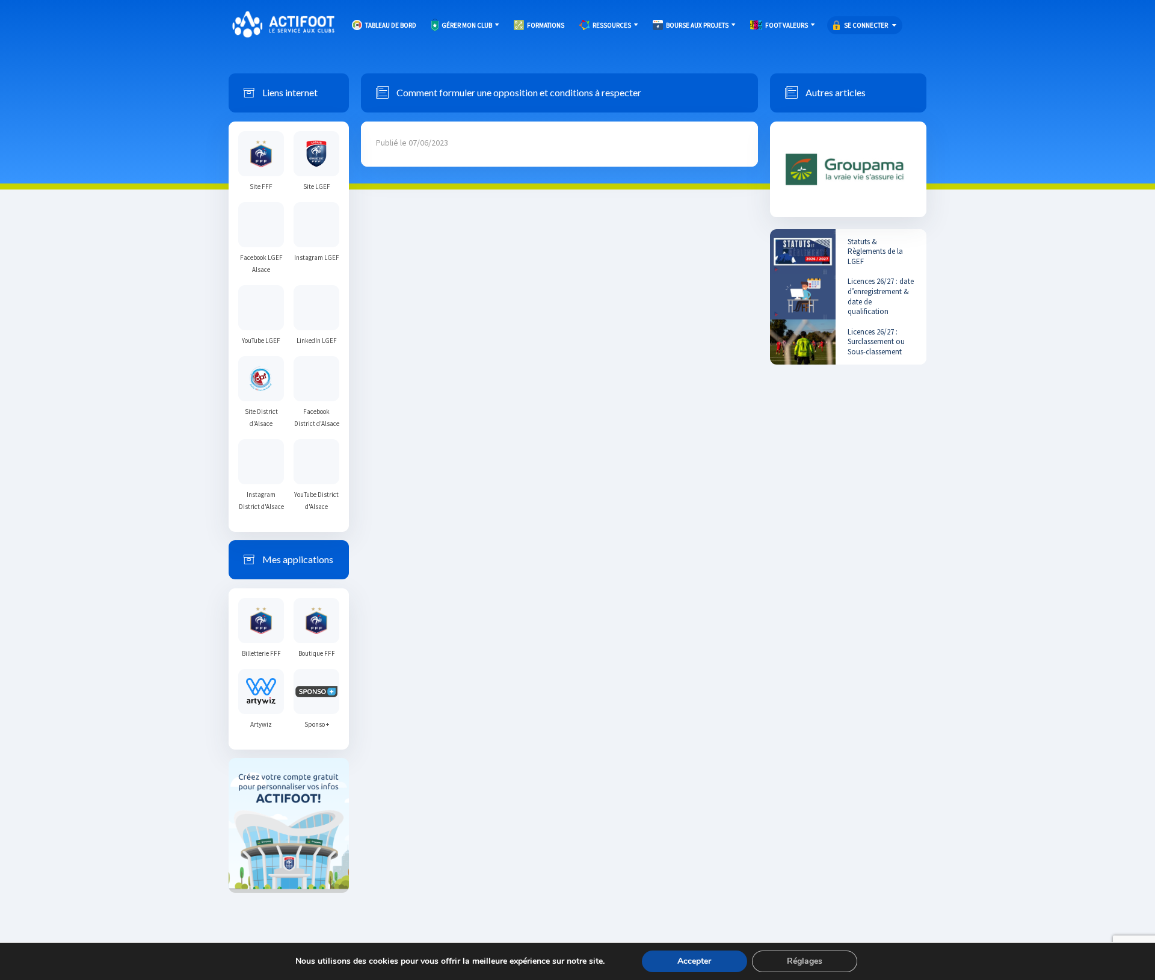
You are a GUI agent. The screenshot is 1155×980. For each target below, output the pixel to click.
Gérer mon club (467, 25)
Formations (545, 25)
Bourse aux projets (697, 25)
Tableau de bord (390, 25)
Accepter (694, 961)
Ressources (612, 25)
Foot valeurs (786, 25)
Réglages (804, 961)
